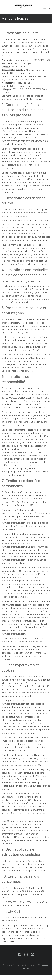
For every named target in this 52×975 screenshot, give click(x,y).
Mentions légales (34, 99)
